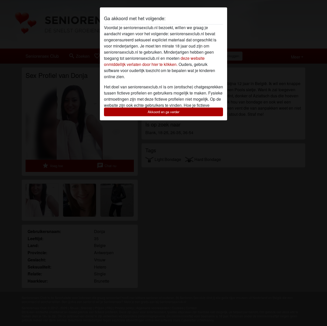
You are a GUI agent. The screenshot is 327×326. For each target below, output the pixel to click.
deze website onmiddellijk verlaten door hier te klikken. (154, 61)
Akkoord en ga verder (163, 111)
